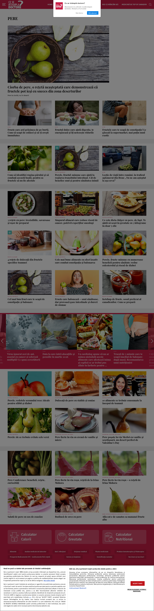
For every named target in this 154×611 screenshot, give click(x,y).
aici (30, 597)
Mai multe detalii (49, 580)
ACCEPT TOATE (138, 583)
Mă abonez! (92, 13)
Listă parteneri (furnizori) (77, 588)
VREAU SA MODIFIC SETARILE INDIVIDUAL (136, 590)
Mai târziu (79, 13)
